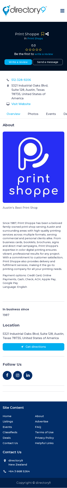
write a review (44, 54)
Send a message (47, 62)
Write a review (18, 62)
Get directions (35, 346)
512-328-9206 (21, 80)
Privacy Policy (44, 437)
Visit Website (21, 104)
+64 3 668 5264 (19, 471)
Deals (7, 437)
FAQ (38, 427)
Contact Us (10, 443)
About (39, 416)
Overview (13, 114)
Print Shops (35, 38)
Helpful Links (44, 443)
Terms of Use (44, 432)
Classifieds (10, 432)
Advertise (41, 421)
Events (51, 114)
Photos (33, 114)
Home (7, 416)
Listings (8, 421)
